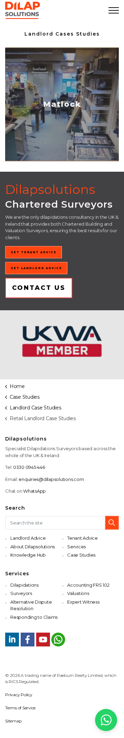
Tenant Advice (82, 538)
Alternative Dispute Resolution (31, 605)
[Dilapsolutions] (22, 10)
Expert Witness (83, 602)
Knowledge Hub (28, 555)
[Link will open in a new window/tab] (12, 639)
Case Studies (81, 555)
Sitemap (13, 720)
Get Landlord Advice (36, 268)
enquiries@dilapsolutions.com (51, 479)
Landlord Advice (27, 538)
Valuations (78, 593)
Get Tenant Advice (33, 252)
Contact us (38, 288)
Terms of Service (20, 707)
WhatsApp (34, 491)
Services (76, 546)
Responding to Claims (34, 617)
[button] (112, 523)
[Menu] (113, 10)
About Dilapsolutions (32, 546)
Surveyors (21, 593)
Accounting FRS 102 (88, 585)
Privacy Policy (18, 694)
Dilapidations (24, 585)
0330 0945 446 (29, 467)
